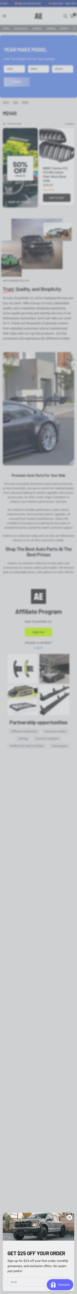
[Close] (69, 1217)
